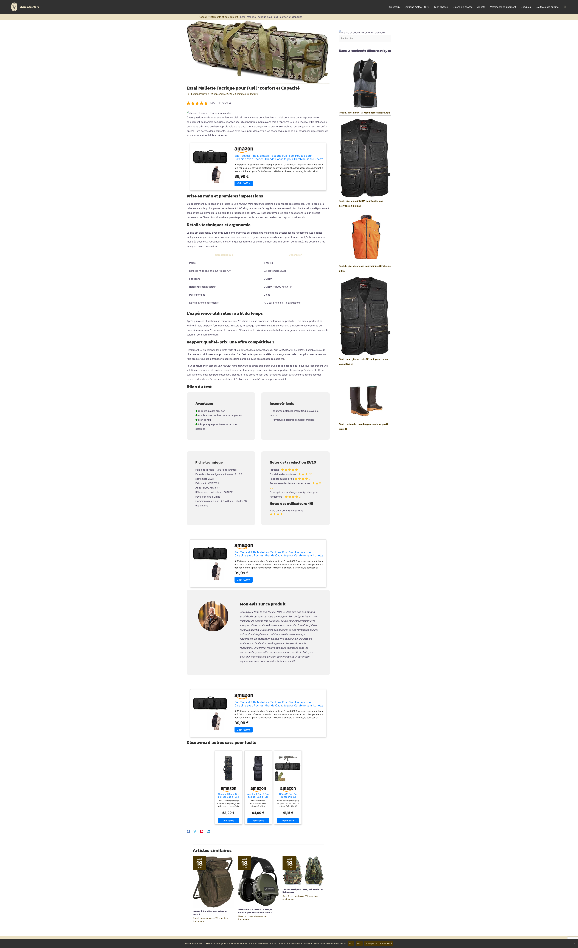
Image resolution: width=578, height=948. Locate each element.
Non (359, 943)
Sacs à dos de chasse (203, 918)
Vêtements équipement (503, 6)
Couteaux (394, 6)
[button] (565, 7)
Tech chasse (441, 6)
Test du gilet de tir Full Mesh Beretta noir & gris (364, 112)
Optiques (526, 6)
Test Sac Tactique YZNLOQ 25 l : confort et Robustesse (303, 891)
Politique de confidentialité (379, 943)
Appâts (481, 6)
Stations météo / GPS (417, 6)
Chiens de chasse (462, 6)
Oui (351, 943)
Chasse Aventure (29, 7)
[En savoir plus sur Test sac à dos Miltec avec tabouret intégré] (213, 881)
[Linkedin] (208, 831)
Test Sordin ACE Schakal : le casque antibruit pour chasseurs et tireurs (255, 911)
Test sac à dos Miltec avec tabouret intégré (210, 913)
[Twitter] (194, 831)
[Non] (574, 943)
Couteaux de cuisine (547, 6)
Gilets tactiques (245, 916)
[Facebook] (188, 831)
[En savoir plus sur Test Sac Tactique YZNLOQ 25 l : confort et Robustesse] (303, 870)
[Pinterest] (201, 831)
